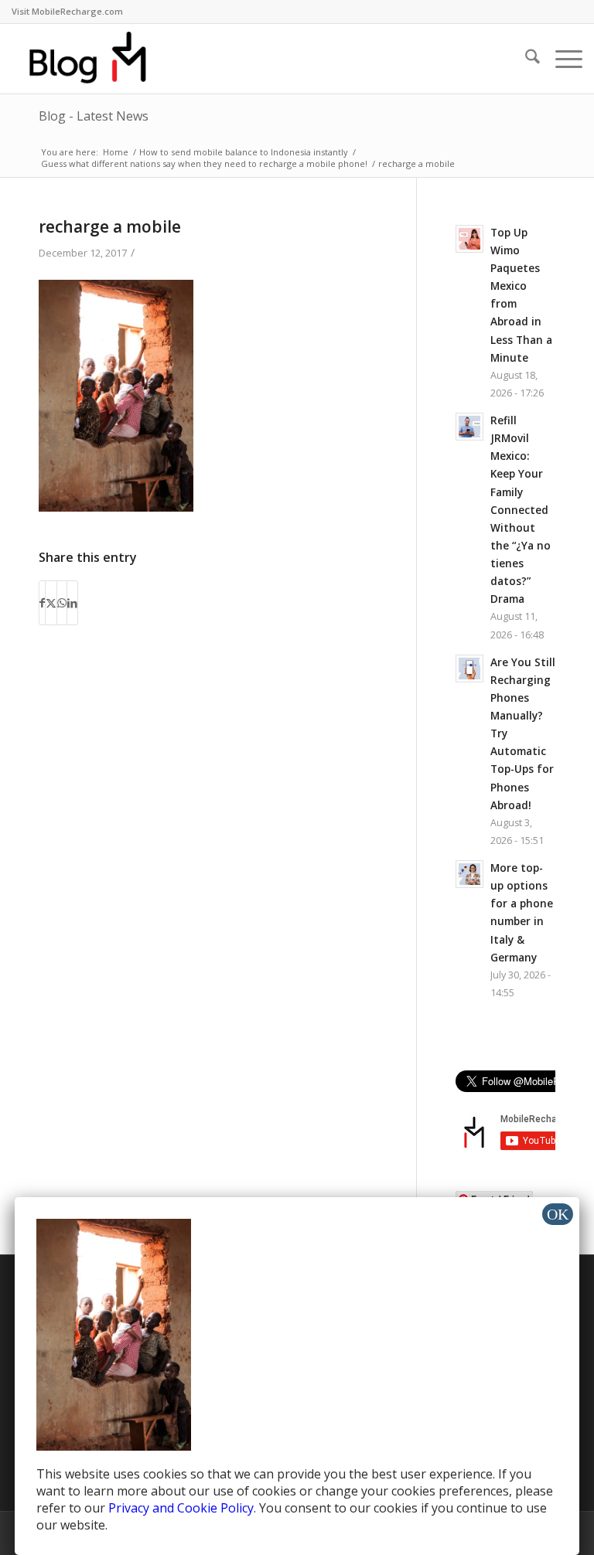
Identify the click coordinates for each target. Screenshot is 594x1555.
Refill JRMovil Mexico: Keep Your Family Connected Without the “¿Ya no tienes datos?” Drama (520, 509)
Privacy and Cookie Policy (181, 1507)
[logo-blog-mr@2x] (97, 59)
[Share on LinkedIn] (72, 602)
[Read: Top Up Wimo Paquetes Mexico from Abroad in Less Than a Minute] (469, 239)
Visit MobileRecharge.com (67, 11)
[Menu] (561, 59)
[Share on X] (51, 602)
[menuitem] (67, 11)
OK (557, 1214)
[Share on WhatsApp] (62, 602)
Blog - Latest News (93, 115)
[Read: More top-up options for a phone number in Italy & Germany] (469, 874)
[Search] (525, 59)
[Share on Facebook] (42, 602)
